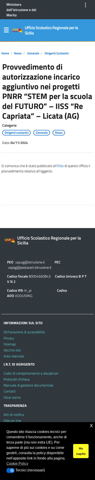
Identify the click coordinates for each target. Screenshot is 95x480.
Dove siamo (12, 397)
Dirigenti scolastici (57, 53)
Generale (33, 53)
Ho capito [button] (81, 451)
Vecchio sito (12, 350)
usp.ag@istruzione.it (30, 262)
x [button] (91, 425)
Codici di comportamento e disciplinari (31, 373)
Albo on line (12, 420)
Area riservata (14, 356)
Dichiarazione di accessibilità (24, 332)
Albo (60, 165)
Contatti (10, 391)
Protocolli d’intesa (17, 379)
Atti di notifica (14, 414)
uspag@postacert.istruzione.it (29, 267)
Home (5, 53)
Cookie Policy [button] (17, 463)
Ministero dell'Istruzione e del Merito (21, 10)
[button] (10, 470)
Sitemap (10, 344)
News (18, 53)
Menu (6, 30)
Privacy (9, 338)
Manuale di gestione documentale (28, 385)
